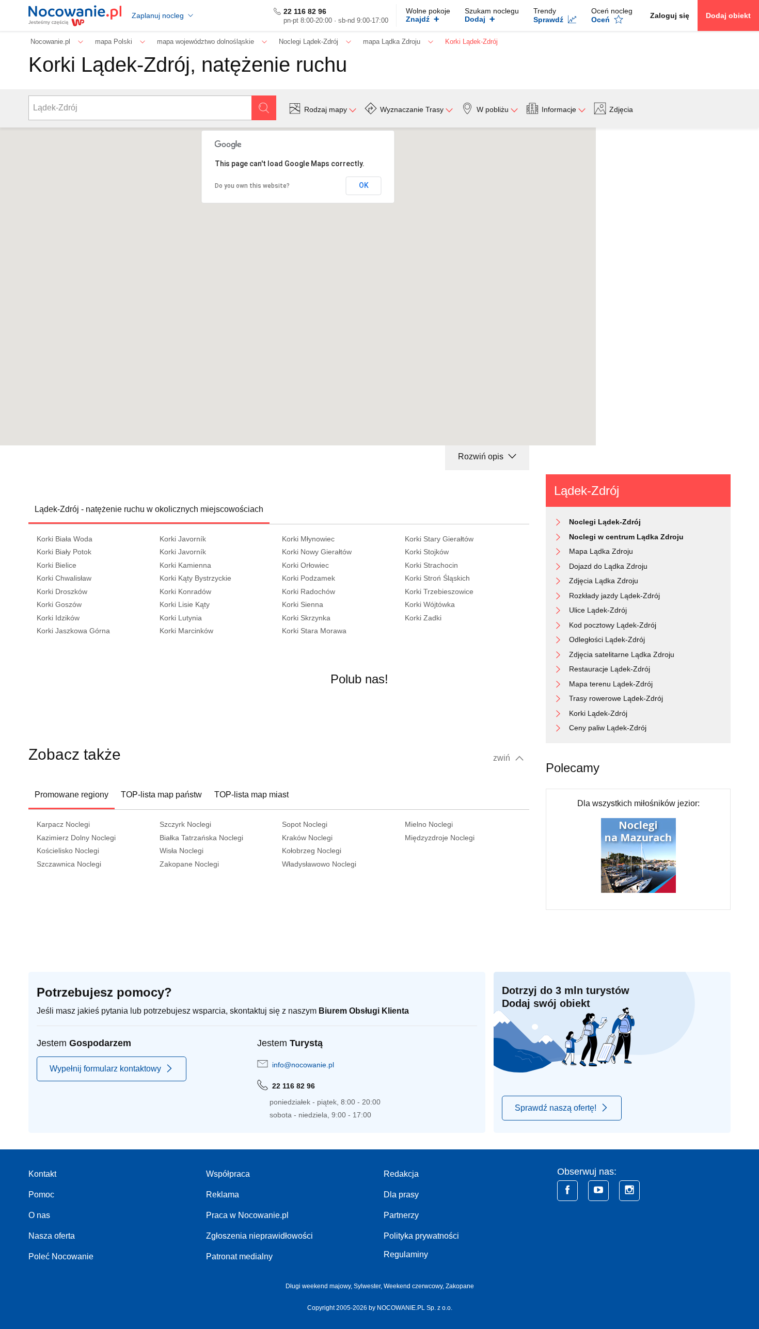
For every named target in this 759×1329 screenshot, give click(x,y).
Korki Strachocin (431, 565)
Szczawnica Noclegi (69, 864)
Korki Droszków (62, 591)
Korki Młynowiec (308, 539)
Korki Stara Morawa (314, 631)
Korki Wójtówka (430, 604)
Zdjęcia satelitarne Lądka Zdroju (621, 654)
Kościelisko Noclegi (68, 850)
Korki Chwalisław (64, 578)
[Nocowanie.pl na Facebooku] (567, 1190)
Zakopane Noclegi (189, 864)
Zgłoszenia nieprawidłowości (259, 1235)
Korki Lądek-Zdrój (598, 713)
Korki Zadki (423, 618)
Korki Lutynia (181, 618)
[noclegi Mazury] (638, 855)
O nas (39, 1215)
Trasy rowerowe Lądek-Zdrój (616, 698)
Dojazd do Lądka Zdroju (608, 566)
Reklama (222, 1194)
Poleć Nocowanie (60, 1256)
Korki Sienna (302, 604)
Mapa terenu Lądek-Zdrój (611, 684)
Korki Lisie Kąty (185, 604)
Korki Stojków (427, 552)
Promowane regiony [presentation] (71, 794)
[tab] (149, 509)
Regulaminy (406, 1254)
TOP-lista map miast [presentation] (251, 794)
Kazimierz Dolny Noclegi (76, 838)
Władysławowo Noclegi (319, 864)
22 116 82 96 (304, 11)
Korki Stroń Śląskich (437, 578)
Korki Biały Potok (64, 552)
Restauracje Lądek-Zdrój (609, 669)
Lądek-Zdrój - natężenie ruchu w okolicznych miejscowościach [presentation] (149, 509)
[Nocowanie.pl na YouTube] (598, 1190)
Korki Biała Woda (64, 539)
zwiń (502, 758)
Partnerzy (401, 1215)
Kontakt (42, 1174)
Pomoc (41, 1194)
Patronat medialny (239, 1256)
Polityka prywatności (421, 1235)
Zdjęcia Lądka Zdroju (603, 581)
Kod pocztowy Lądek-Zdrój (612, 625)
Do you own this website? (252, 185)
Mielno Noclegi (429, 824)
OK (364, 185)
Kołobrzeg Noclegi (311, 850)
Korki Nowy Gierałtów (317, 552)
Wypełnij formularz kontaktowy (105, 1068)
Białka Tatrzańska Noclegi (201, 838)
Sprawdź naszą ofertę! (555, 1107)
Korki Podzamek (308, 578)
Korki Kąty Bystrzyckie (195, 578)
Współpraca (228, 1174)
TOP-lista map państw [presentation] (161, 794)
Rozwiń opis (481, 456)
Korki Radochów (308, 591)
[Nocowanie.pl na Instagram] (629, 1190)
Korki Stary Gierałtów (439, 539)
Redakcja (401, 1174)
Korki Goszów (59, 604)
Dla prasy (401, 1194)
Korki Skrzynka (306, 618)
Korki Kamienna (185, 565)
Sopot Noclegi (304, 824)
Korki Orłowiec (305, 565)
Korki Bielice (56, 565)
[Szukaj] (263, 107)
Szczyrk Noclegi (185, 824)
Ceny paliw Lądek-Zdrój (607, 728)
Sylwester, (369, 1286)
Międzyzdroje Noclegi (440, 838)
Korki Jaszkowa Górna (73, 631)
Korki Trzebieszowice (439, 591)
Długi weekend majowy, (320, 1286)
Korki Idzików (58, 618)
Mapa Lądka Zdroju (601, 551)
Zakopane (460, 1286)
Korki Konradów (185, 591)
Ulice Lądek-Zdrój (598, 610)
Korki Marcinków (186, 631)
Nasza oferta (51, 1235)
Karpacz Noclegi (63, 824)
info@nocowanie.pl (303, 1065)
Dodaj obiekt (728, 15)
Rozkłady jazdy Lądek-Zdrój (614, 595)
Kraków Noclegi (307, 838)
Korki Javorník (183, 539)
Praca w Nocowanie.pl (247, 1215)
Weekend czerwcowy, (415, 1286)
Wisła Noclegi (181, 850)
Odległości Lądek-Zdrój (607, 639)
